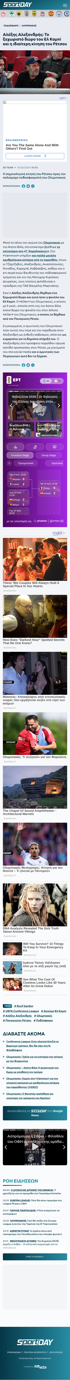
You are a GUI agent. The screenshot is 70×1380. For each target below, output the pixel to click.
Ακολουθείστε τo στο (35, 1113)
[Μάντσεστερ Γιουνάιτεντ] (51, 14)
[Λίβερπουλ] (43, 14)
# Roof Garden (23, 1006)
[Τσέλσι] (67, 14)
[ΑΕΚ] (19, 14)
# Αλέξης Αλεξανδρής (17, 1015)
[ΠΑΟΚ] (27, 14)
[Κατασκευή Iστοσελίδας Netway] (40, 1366)
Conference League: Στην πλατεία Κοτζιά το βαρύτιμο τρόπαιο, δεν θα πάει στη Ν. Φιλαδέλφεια (32, 1046)
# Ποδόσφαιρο (43, 1020)
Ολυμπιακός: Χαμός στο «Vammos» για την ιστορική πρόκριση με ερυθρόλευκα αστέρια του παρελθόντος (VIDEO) (32, 1083)
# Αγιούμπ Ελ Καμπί (53, 1011)
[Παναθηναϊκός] (12, 14)
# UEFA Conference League (21, 1011)
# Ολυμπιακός (43, 1015)
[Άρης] (35, 14)
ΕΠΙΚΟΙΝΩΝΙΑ (14, 1352)
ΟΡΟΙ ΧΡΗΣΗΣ (56, 1352)
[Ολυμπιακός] (4, 14)
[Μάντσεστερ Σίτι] (59, 14)
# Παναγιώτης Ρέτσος (17, 1020)
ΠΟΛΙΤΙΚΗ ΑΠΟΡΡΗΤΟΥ (35, 1352)
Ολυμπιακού (51, 243)
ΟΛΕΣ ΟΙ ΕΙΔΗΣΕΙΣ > (35, 1257)
